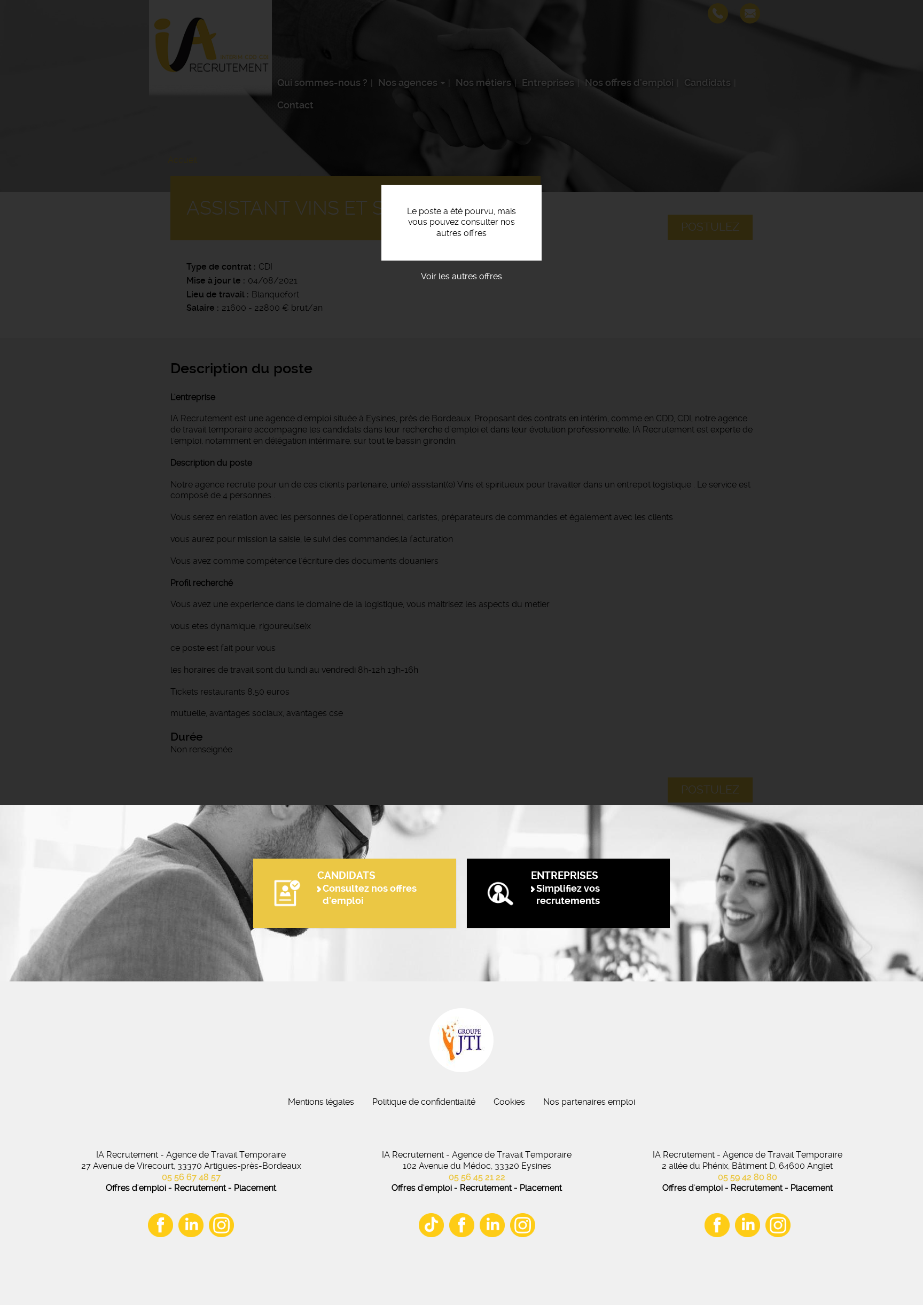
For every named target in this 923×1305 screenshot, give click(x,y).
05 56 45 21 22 (477, 1177)
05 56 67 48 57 (191, 1177)
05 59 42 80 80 (747, 1177)
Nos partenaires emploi (589, 1102)
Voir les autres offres (461, 276)
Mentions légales (321, 1102)
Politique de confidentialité (423, 1102)
